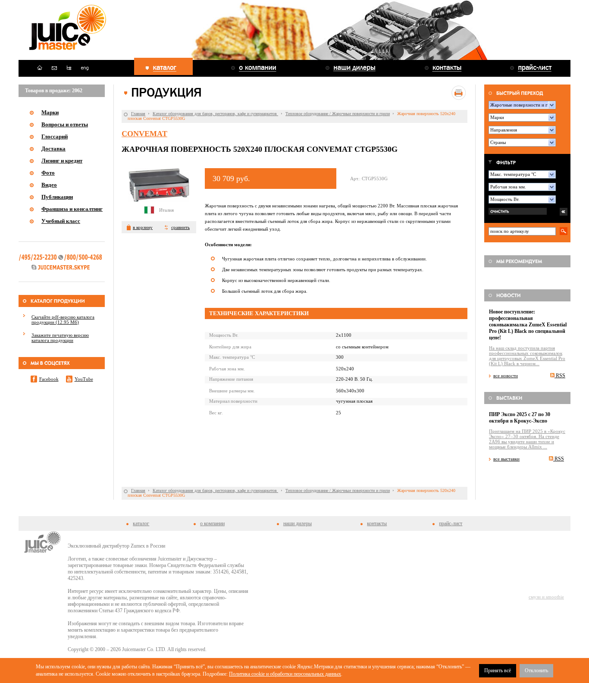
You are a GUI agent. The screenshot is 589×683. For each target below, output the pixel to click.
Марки (50, 112)
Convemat (144, 133)
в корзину (143, 227)
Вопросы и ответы (64, 124)
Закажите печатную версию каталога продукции (60, 337)
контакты (377, 523)
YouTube (84, 379)
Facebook (49, 379)
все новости (505, 375)
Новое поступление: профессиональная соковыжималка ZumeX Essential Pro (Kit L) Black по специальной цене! (528, 325)
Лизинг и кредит (61, 160)
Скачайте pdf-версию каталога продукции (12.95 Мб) (62, 319)
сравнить (180, 227)
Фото (48, 172)
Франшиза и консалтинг (72, 209)
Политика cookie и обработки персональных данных (285, 674)
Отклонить (536, 670)
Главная (138, 113)
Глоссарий (54, 136)
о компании (212, 523)
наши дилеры (297, 523)
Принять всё (497, 670)
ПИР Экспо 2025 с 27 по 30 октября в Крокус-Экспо (519, 417)
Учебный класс (60, 221)
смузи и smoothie (546, 596)
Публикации (57, 197)
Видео (49, 185)
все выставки (506, 458)
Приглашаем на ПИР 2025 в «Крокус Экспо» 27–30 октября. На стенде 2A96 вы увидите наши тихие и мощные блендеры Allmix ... (527, 439)
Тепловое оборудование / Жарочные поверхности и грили (337, 113)
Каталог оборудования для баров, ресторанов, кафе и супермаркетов (215, 113)
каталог (141, 523)
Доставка (53, 148)
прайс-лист (450, 523)
